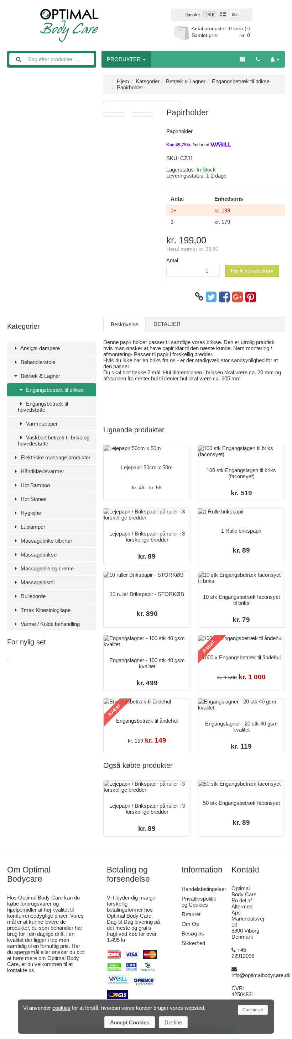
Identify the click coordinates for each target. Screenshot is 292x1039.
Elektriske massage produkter (54, 457)
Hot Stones (33, 499)
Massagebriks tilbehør (45, 541)
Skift (235, 14)
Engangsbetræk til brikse (54, 390)
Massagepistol (36, 582)
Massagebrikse (38, 555)
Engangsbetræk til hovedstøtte (43, 407)
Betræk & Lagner (39, 376)
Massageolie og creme (46, 568)
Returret (191, 914)
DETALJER (167, 324)
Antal (172, 260)
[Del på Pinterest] (250, 296)
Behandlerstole (37, 362)
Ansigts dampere (39, 348)
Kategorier (148, 81)
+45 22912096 (242, 953)
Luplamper (32, 527)
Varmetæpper (41, 424)
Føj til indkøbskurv (252, 271)
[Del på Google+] (237, 296)
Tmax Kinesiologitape (45, 610)
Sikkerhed (193, 943)
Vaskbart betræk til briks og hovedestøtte (53, 440)
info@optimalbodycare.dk (261, 975)
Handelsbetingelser (204, 889)
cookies (61, 1008)
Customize (253, 1009)
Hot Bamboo (34, 485)
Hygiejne (30, 513)
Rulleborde (32, 596)
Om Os (190, 924)
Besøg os (193, 933)
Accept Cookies (129, 1022)
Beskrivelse (124, 324)
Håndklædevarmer (41, 471)
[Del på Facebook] (224, 296)
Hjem (123, 81)
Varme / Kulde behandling (49, 624)
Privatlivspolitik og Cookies (199, 902)
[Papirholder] (9, 660)
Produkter (124, 59)
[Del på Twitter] (211, 296)
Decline (173, 1022)
